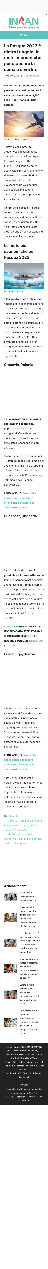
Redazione (22, 1096)
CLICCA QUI (11, 626)
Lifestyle (13, 816)
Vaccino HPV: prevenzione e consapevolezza (28, 896)
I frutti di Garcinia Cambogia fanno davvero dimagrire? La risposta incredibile (23, 825)
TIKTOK (10, 645)
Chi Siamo (10, 1096)
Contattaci (24, 1077)
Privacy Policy (35, 1096)
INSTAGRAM (36, 640)
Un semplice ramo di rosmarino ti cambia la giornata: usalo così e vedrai (23, 839)
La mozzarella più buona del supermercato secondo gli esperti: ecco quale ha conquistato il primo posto (29, 1022)
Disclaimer (24, 1100)
